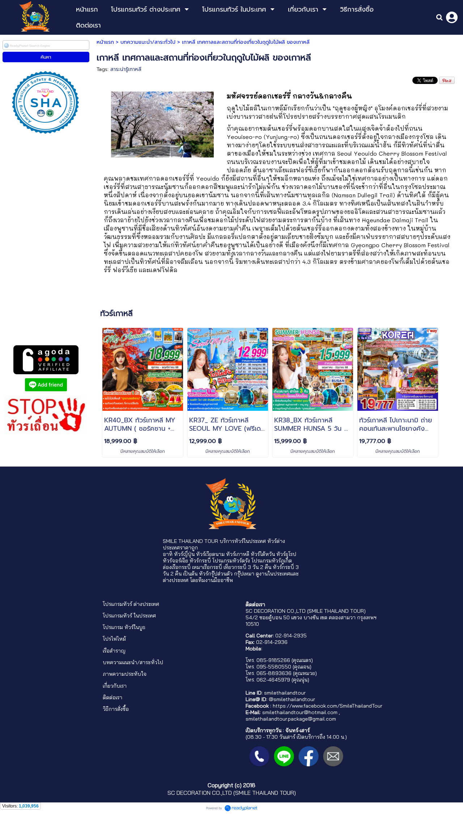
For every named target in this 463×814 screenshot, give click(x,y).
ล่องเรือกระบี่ (177, 567)
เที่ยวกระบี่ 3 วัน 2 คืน (247, 567)
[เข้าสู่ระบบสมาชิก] (452, 17)
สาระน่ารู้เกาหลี (125, 69)
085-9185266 (273, 660)
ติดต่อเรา (112, 697)
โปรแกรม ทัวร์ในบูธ (124, 627)
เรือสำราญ (114, 651)
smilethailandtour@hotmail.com (299, 712)
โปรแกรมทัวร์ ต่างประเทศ (131, 604)
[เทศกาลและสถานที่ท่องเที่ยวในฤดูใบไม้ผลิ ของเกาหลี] (162, 123)
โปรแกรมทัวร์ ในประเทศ (129, 615)
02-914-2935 (291, 635)
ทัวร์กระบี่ (200, 560)
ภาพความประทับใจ (124, 674)
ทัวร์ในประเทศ (250, 541)
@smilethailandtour (292, 699)
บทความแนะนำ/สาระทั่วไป (147, 42)
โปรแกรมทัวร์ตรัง (231, 560)
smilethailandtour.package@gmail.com (291, 719)
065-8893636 (274, 673)
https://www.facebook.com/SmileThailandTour (327, 706)
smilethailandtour (285, 692)
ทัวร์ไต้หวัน (263, 554)
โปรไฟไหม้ (114, 639)
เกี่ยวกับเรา (115, 686)
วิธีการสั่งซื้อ (116, 709)
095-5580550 (273, 666)
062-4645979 (273, 679)
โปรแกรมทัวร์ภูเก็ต (271, 560)
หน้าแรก (105, 42)
